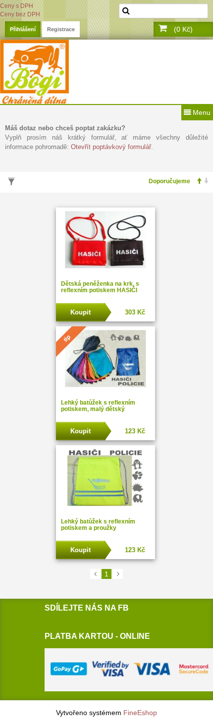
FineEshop (140, 713)
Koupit (80, 312)
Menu (201, 112)
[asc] (196, 181)
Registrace (61, 29)
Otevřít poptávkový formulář (111, 147)
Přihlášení (23, 29)
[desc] (204, 181)
